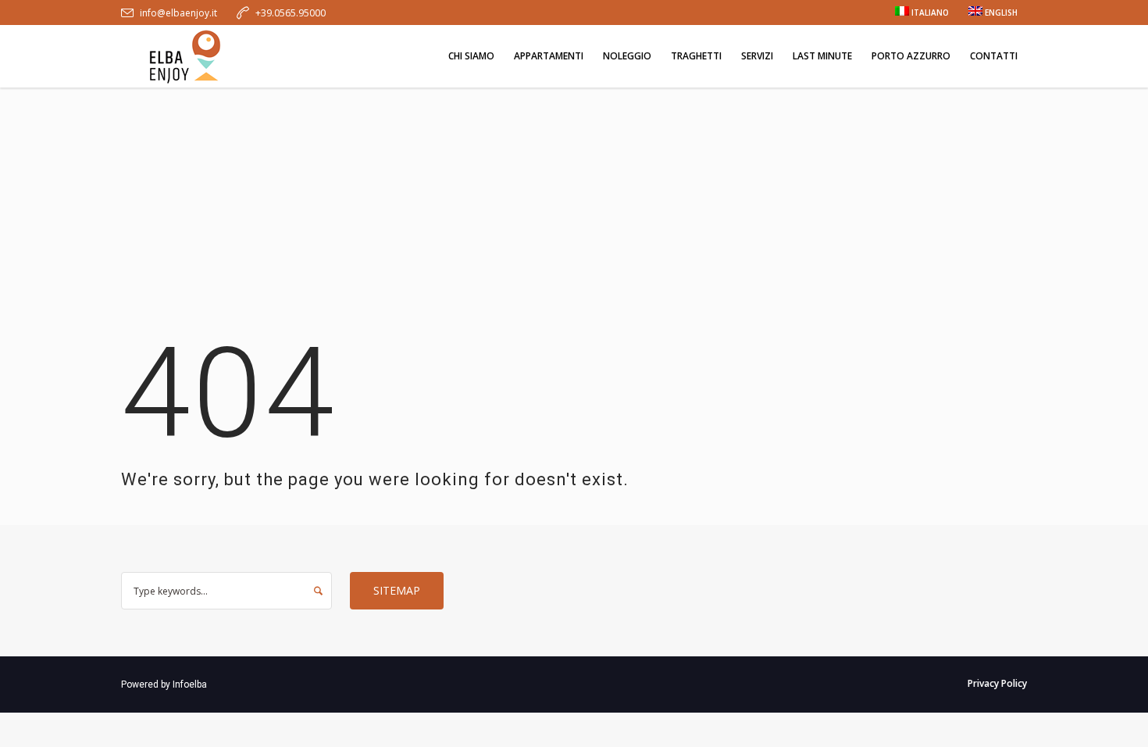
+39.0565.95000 (290, 13)
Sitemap (396, 590)
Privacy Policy (997, 683)
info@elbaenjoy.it (178, 13)
